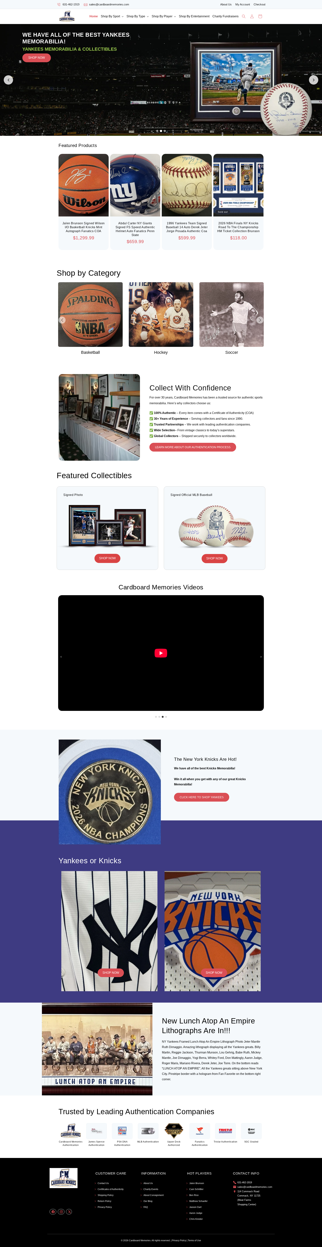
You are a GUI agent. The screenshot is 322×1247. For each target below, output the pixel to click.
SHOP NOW (36, 80)
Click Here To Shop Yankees (202, 797)
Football (231, 352)
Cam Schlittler (196, 1189)
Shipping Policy (105, 1195)
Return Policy (104, 1201)
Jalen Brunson (196, 1183)
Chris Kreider (196, 1219)
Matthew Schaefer (198, 1201)
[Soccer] (161, 314)
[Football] (231, 314)
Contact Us (103, 1183)
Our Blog (147, 1201)
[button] (112, 16)
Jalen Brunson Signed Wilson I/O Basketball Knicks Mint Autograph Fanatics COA (83, 227)
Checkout (259, 4)
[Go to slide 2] (161, 131)
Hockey (90, 352)
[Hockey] (90, 314)
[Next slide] (313, 80)
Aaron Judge (195, 1213)
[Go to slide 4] (166, 717)
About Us (226, 4)
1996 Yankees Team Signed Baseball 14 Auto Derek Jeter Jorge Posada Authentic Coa (187, 227)
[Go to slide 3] (165, 131)
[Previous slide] (8, 80)
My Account (242, 4)
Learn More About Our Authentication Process (193, 447)
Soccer (161, 352)
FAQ (145, 1207)
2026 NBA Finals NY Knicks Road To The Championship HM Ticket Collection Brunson (238, 227)
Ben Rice (194, 1195)
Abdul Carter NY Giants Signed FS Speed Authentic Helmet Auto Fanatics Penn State (135, 229)
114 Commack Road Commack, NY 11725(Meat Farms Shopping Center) (248, 1198)
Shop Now (110, 972)
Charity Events (150, 1189)
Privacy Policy (105, 1207)
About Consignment (153, 1195)
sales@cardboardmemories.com (109, 4)
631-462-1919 (71, 4)
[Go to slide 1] (157, 131)
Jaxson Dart (195, 1207)
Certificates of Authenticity (111, 1189)
